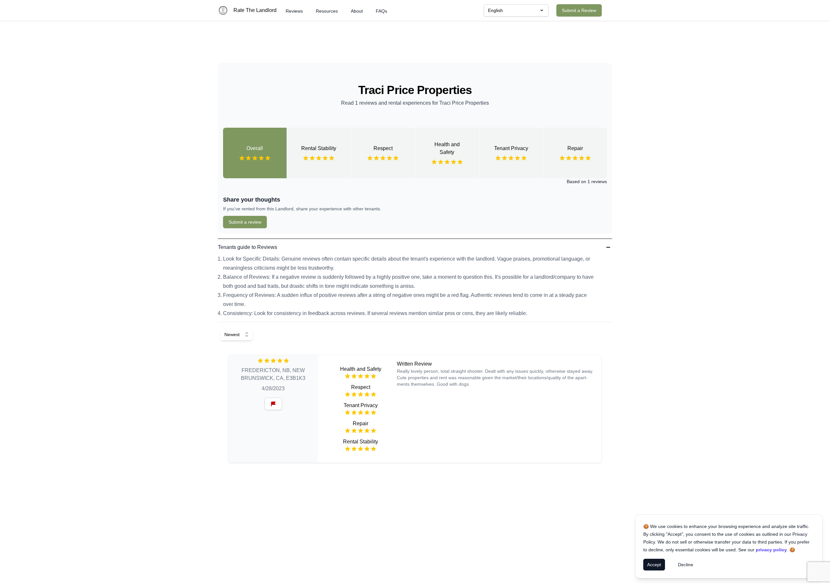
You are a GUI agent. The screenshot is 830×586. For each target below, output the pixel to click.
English (495, 10)
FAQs (381, 11)
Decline (685, 564)
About (357, 11)
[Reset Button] (273, 404)
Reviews (294, 11)
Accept (654, 564)
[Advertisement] (415, 44)
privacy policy (771, 549)
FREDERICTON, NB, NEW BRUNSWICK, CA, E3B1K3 (273, 374)
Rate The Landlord (255, 10)
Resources (327, 11)
